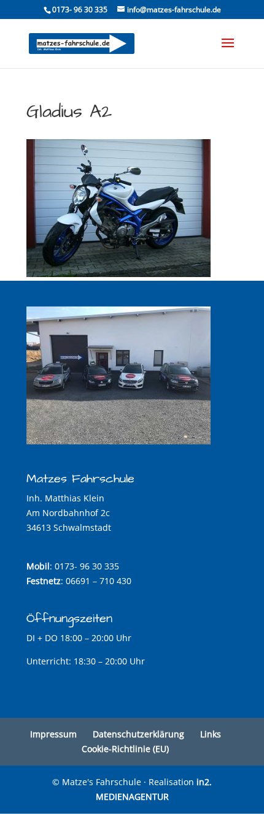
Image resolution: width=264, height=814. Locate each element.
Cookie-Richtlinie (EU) (125, 749)
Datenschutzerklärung (138, 734)
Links (210, 734)
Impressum (53, 734)
